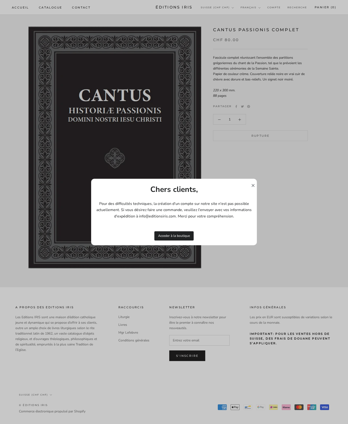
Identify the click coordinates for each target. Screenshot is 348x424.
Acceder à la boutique (174, 236)
